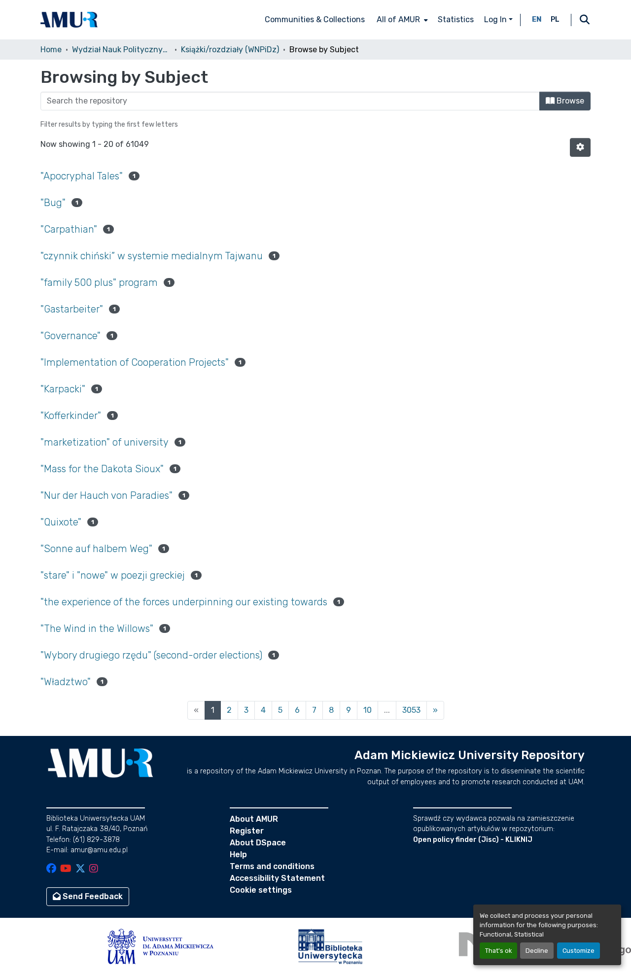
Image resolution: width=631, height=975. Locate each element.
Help (238, 854)
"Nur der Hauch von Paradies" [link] (106, 495)
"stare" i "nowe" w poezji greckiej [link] (112, 575)
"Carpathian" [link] (68, 229)
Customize (578, 950)
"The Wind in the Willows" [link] (96, 628)
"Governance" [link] (70, 336)
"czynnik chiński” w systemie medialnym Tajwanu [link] (151, 256)
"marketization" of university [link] (104, 442)
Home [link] (51, 49)
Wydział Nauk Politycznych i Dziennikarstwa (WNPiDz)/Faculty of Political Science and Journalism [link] (121, 49)
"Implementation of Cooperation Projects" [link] (134, 362)
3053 (411, 710)
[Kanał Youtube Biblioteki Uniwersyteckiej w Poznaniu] (65, 869)
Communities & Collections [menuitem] (315, 19)
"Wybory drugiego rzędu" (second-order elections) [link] (151, 655)
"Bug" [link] (53, 203)
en (537, 19)
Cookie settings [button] (261, 890)
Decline (537, 950)
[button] (69, 20)
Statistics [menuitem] (456, 19)
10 (367, 710)
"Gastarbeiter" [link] (71, 309)
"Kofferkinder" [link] (70, 415)
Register (247, 831)
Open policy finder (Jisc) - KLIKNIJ (472, 840)
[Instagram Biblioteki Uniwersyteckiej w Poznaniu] (93, 869)
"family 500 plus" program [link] (99, 282)
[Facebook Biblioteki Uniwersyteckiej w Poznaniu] (51, 869)
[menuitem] (401, 19)
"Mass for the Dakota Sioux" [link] (102, 469)
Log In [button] (496, 19)
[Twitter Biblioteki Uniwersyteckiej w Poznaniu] (80, 869)
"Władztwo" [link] (65, 682)
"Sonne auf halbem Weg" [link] (96, 549)
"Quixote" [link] (60, 522)
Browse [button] (569, 100)
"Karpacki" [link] (62, 389)
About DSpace (258, 842)
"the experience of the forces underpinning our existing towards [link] (183, 602)
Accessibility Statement (277, 878)
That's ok (498, 950)
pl (555, 19)
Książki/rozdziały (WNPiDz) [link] (230, 49)
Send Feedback (92, 896)
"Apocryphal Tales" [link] (81, 176)
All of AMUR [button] (398, 19)
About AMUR (254, 819)
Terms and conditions (272, 866)
